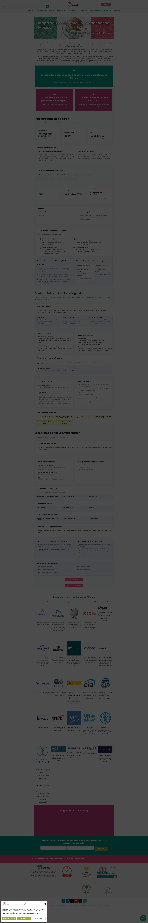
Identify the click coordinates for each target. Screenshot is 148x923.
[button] (44, 904)
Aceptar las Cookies (9, 918)
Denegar (24, 918)
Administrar (38, 918)
